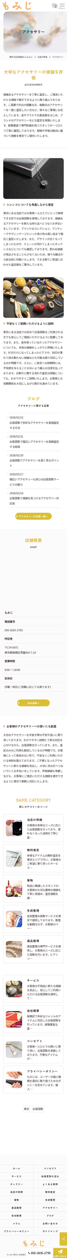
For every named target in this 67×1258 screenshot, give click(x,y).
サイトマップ (50, 1231)
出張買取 (38, 1109)
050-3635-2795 (14, 630)
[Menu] (62, 5)
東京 (26, 1109)
